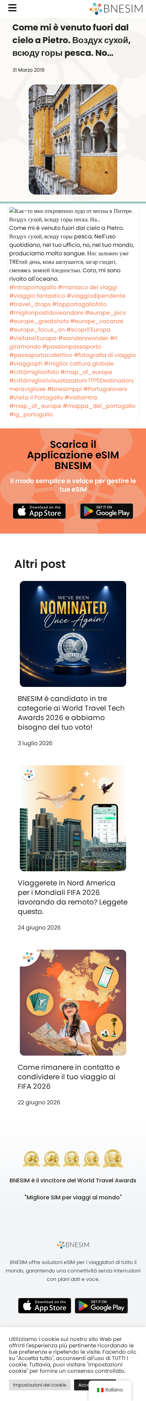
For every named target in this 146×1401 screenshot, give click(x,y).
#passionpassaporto (71, 347)
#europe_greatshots (39, 321)
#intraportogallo (32, 287)
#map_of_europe (86, 372)
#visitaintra (80, 397)
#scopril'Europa (88, 330)
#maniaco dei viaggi (87, 287)
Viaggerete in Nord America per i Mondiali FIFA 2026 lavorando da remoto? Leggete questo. (73, 897)
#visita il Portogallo (36, 397)
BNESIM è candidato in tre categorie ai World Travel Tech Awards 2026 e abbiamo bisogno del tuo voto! (71, 713)
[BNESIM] (73, 1245)
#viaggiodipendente (96, 296)
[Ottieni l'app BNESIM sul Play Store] (106, 511)
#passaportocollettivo (40, 355)
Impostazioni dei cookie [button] (39, 1385)
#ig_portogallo (31, 414)
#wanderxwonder (83, 338)
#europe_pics (105, 313)
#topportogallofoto (79, 304)
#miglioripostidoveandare (46, 313)
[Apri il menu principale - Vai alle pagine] (12, 8)
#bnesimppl (64, 389)
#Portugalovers (105, 389)
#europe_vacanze (96, 321)
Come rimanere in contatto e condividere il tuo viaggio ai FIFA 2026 (69, 1076)
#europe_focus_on (37, 330)
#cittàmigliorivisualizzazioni (48, 380)
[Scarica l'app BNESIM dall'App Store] (39, 511)
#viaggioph (26, 364)
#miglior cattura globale (79, 364)
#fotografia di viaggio (105, 355)
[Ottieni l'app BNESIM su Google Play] (101, 1305)
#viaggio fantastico (37, 296)
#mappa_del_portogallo (99, 406)
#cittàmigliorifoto (34, 372)
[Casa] (115, 8)
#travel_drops (30, 304)
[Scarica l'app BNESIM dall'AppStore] (44, 1305)
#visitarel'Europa (33, 338)
